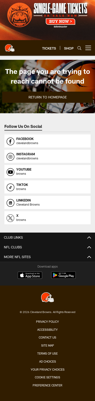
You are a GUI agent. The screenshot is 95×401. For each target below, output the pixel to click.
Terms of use (47, 353)
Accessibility (47, 329)
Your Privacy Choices (48, 369)
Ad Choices (47, 361)
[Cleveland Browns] (47, 297)
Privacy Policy (47, 321)
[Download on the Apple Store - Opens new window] (30, 276)
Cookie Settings (47, 377)
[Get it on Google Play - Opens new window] (63, 278)
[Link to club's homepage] (10, 46)
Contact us (47, 337)
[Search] (79, 48)
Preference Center (47, 385)
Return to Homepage (47, 97)
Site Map (47, 345)
